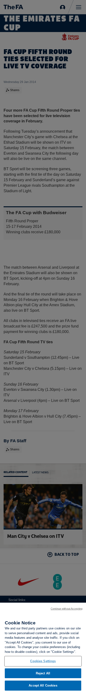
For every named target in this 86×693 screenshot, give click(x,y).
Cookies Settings (43, 661)
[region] (43, 648)
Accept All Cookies (43, 685)
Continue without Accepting (66, 608)
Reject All (43, 673)
